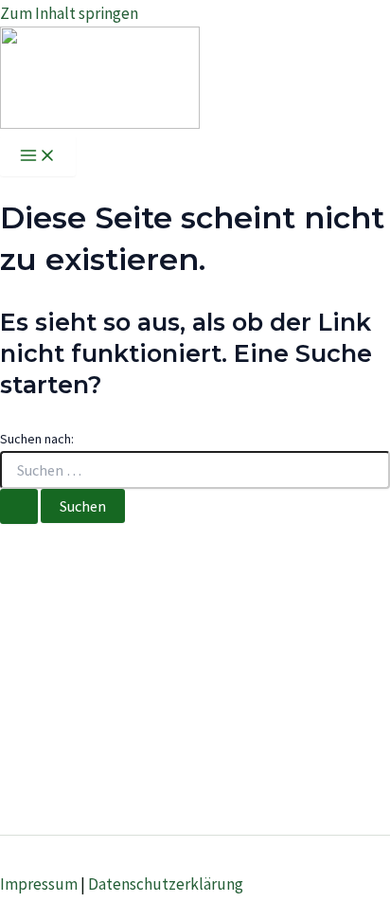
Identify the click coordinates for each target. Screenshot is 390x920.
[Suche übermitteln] (19, 506)
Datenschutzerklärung (165, 884)
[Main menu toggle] (38, 156)
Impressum (39, 884)
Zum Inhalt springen (69, 13)
